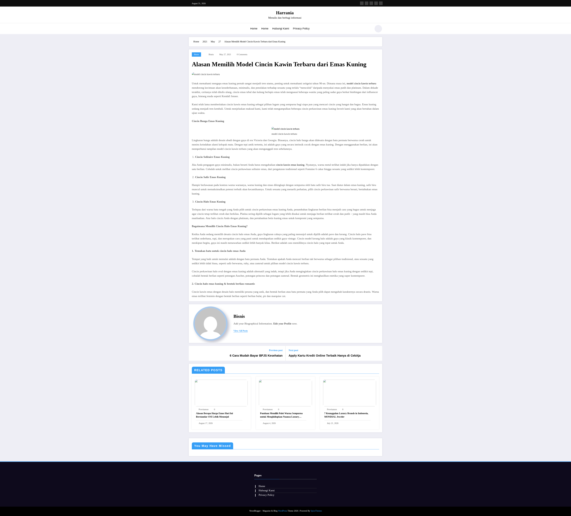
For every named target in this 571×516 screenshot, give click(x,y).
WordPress (282, 511)
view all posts (240, 331)
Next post (293, 350)
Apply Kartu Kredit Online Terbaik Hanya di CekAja (325, 355)
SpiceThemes (316, 511)
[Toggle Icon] (191, 29)
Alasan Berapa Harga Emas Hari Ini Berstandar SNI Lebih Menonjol (214, 415)
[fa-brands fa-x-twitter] (366, 3)
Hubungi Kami (280, 28)
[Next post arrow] (378, 353)
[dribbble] (371, 3)
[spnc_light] (378, 28)
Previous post (276, 350)
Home (253, 28)
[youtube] (381, 3)
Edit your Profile (282, 323)
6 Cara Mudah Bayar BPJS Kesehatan (256, 355)
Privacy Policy (301, 28)
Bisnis (196, 54)
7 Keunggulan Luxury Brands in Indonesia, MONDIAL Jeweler (346, 415)
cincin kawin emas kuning (290, 164)
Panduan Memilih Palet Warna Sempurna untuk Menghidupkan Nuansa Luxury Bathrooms (281, 415)
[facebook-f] (362, 3)
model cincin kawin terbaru (361, 83)
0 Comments (242, 54)
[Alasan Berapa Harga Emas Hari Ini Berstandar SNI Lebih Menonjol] (221, 392)
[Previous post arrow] (193, 353)
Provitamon (203, 409)
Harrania (285, 12)
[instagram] (376, 3)
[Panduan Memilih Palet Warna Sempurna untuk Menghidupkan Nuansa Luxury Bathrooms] (285, 392)
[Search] (368, 29)
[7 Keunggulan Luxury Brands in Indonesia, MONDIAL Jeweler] (349, 392)
